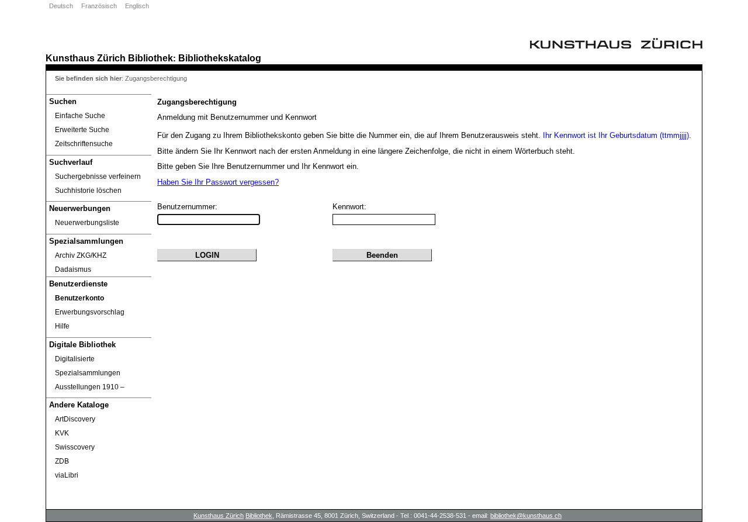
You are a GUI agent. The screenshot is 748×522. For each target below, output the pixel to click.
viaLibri (66, 475)
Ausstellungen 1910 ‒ (89, 387)
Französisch (99, 5)
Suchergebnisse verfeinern (98, 176)
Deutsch (61, 5)
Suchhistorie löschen (88, 190)
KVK (62, 433)
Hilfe (62, 326)
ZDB (62, 461)
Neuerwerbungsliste (87, 223)
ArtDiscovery (75, 419)
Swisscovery (75, 447)
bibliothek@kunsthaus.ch (526, 515)
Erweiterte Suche (82, 130)
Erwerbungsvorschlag (89, 312)
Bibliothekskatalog (219, 58)
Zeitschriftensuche (84, 144)
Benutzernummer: (187, 206)
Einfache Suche (80, 116)
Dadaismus (73, 269)
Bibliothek (150, 58)
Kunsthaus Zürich (86, 58)
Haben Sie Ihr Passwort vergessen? (218, 182)
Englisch (137, 5)
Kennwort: (349, 206)
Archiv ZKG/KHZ (80, 255)
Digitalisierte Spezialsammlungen (87, 366)
